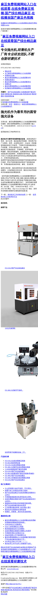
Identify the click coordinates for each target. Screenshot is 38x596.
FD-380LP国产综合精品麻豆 (15, 475)
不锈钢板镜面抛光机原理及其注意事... (18, 497)
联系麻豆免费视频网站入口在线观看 (18, 88)
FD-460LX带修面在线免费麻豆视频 (17, 478)
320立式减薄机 (10, 328)
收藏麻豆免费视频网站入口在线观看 (14, 23)
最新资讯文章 (6, 516)
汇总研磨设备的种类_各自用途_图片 (18, 507)
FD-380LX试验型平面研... (14, 390)
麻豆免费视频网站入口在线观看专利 (18, 77)
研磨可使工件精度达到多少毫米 (16, 490)
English (6, 25)
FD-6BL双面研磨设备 (12, 463)
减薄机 (23, 547)
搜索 (22, 100)
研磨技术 (8, 84)
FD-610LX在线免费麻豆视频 (15, 465)
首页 (10, 104)
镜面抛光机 (8, 590)
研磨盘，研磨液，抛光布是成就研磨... (18, 512)
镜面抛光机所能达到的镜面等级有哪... (18, 503)
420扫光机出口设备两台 (13, 524)
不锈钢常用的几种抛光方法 (14, 533)
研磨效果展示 (10, 80)
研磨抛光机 (8, 94)
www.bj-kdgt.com (13, 569)
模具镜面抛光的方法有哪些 (14, 529)
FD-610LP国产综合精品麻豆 (15, 480)
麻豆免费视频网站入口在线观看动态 (17, 549)
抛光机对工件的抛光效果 (17, 194)
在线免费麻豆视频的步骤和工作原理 (18, 531)
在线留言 (30, 23)
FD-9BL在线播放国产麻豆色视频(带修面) (19, 473)
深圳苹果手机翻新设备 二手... (15, 452)
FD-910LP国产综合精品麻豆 (15, 268)
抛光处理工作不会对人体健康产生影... (18, 543)
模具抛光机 (27, 94)
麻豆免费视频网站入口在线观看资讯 (18, 82)
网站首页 (8, 71)
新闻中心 (17, 104)
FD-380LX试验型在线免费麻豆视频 (17, 467)
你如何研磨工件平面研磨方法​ (15, 535)
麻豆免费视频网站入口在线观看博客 (18, 86)
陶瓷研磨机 (25, 590)
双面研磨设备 (9, 96)
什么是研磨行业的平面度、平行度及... (18, 488)
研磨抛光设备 (10, 75)
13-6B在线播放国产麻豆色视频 (16, 469)
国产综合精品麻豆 (14, 92)
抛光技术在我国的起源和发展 (15, 509)
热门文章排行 (6, 484)
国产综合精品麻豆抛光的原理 (15, 505)
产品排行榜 (5, 456)
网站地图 (32, 551)
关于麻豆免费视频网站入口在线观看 (18, 73)
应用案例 (29, 547)
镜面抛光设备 (18, 94)
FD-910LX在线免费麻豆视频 (15, 461)
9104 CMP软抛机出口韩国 (14, 526)
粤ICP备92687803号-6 (13, 584)
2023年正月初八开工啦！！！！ (16, 541)
